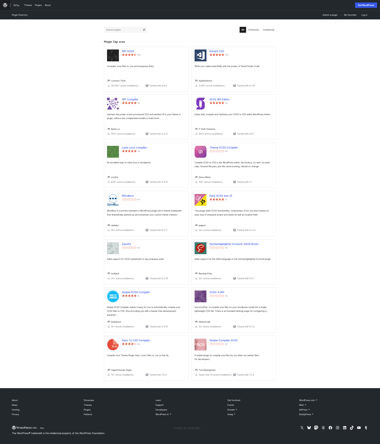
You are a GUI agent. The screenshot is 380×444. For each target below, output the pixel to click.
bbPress (304, 409)
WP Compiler (130, 99)
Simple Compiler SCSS (223, 340)
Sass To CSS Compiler (136, 340)
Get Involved (233, 400)
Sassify (126, 244)
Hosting (15, 409)
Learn (158, 400)
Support (160, 405)
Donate (232, 409)
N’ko (42, 428)
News (14, 405)
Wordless (128, 195)
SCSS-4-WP (216, 292)
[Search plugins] (144, 30)
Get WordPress (366, 5)
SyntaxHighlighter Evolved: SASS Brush (233, 244)
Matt (302, 405)
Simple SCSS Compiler (136, 292)
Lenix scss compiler (134, 147)
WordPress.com (308, 400)
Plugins (87, 409)
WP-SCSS (128, 51)
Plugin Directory (20, 15)
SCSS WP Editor (219, 99)
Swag (231, 414)
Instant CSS (216, 51)
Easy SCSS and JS (220, 195)
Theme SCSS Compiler (223, 147)
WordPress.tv (163, 414)
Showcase (89, 400)
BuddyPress (306, 414)
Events (230, 405)
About (15, 400)
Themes (88, 405)
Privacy (15, 414)
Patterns (88, 414)
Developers (161, 409)
